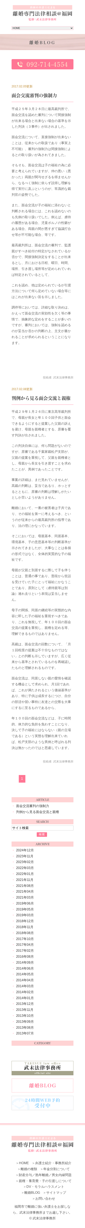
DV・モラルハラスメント (45, 1186)
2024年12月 (25, 850)
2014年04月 (25, 980)
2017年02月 (25, 950)
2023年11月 (24, 856)
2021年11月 (24, 880)
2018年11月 (24, 927)
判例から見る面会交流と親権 (41, 398)
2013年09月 (25, 1021)
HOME (24, 1163)
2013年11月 (24, 1009)
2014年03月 (25, 986)
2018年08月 (25, 933)
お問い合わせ (45, 1198)
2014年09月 (25, 962)
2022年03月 (25, 868)
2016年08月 (25, 956)
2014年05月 (25, 974)
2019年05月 (25, 909)
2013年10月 (25, 1015)
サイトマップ (56, 1192)
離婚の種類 (29, 1169)
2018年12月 (25, 921)
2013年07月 (25, 1033)
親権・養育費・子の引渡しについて (45, 1181)
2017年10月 (25, 939)
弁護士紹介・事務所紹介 (53, 1163)
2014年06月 (25, 968)
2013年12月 (25, 1004)
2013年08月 (25, 1027)
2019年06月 (25, 903)
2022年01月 (25, 874)
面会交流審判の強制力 (34, 95)
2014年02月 (25, 992)
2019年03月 (25, 915)
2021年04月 (25, 891)
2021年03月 (25, 897)
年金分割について (56, 1169)
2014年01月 (25, 998)
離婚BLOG (32, 1192)
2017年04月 (25, 944)
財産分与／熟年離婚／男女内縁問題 (45, 1175)
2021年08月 (25, 885)
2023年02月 (25, 862)
